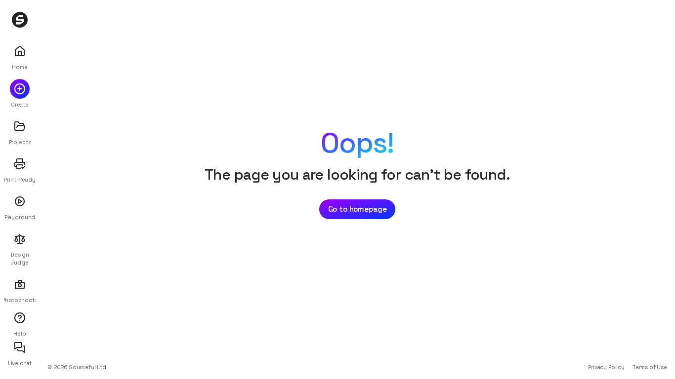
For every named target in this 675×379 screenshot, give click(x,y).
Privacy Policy (606, 367)
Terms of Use (650, 367)
